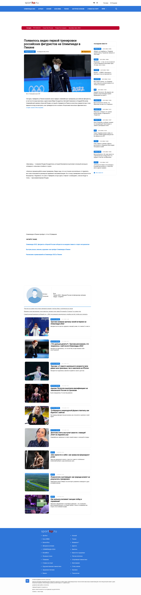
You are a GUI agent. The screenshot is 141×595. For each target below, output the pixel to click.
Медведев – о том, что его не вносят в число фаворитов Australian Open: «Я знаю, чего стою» (104, 63)
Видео (55, 296)
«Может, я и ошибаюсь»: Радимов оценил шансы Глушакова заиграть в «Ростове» (104, 53)
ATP (95, 89)
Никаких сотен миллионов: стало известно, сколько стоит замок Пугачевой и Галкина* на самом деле (52, 311)
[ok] (97, 3)
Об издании (113, 3)
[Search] (116, 9)
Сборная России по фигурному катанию (74, 295)
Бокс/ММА (46, 539)
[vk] (94, 3)
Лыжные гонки (47, 556)
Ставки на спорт (48, 563)
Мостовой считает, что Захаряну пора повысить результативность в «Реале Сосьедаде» (104, 83)
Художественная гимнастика (52, 566)
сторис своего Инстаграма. (34, 107)
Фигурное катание (29, 51)
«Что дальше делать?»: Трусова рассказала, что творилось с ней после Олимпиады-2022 (70, 345)
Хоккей (74, 535)
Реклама (106, 3)
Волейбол (46, 552)
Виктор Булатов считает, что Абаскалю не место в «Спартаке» (103, 103)
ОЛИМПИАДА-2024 (49, 549)
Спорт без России (48, 28)
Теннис (96, 59)
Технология (75, 573)
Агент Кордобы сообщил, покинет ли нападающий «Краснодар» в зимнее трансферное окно (103, 124)
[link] (57, 73)
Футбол (96, 141)
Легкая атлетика (77, 556)
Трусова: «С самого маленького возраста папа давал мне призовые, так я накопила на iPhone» (70, 367)
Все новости (99, 172)
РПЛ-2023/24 (36, 28)
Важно (45, 573)
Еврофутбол (97, 79)
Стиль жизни (76, 566)
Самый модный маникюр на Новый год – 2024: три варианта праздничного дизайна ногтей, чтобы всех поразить (55, 314)
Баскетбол (46, 542)
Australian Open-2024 (74, 28)
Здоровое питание (48, 570)
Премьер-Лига (97, 48)
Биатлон (74, 549)
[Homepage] (32, 3)
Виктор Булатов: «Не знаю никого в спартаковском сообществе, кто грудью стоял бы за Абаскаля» (104, 155)
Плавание (46, 559)
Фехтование (76, 563)
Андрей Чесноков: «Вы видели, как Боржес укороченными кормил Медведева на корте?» (104, 93)
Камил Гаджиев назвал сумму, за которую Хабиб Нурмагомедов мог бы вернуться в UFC (104, 134)
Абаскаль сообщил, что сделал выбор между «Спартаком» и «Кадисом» (103, 113)
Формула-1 (75, 542)
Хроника (74, 570)
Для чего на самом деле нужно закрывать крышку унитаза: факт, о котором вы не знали (48, 308)
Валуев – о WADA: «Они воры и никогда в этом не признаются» (103, 73)
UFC (95, 130)
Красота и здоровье (78, 552)
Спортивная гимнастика (79, 559)
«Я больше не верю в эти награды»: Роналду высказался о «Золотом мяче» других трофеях (104, 166)
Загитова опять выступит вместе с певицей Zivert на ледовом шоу (68, 434)
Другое (74, 546)
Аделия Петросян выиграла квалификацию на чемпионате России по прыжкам (69, 389)
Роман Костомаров (60, 28)
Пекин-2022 (57, 295)
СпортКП (60, 296)
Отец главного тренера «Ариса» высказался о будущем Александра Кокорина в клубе (104, 145)
